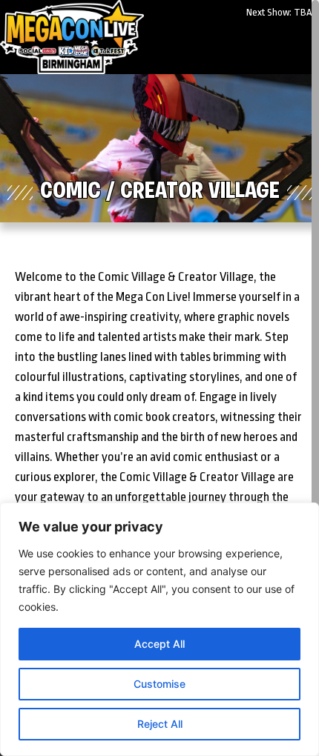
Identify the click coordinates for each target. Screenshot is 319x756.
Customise (159, 683)
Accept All (159, 643)
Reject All (159, 723)
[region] (159, 629)
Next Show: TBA (279, 12)
